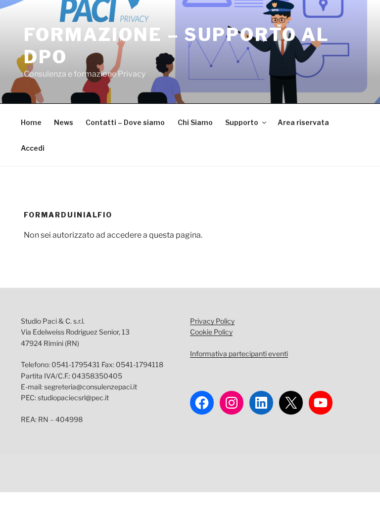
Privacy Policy (212, 321)
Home (31, 122)
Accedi (33, 148)
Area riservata (303, 122)
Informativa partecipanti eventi (239, 353)
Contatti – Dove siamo (125, 122)
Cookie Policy (211, 332)
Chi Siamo (195, 122)
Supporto (241, 122)
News (63, 122)
